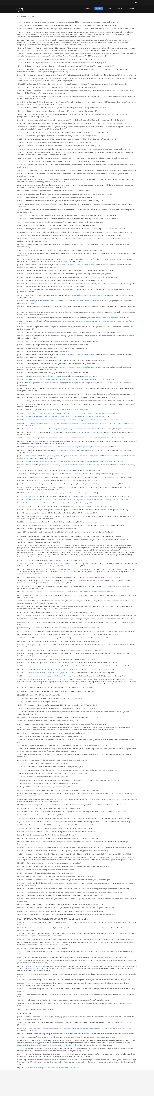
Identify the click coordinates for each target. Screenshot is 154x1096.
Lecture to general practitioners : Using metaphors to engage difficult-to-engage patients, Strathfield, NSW (62, 416)
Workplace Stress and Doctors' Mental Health (91, 295)
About (98, 8)
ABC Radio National (82, 301)
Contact (131, 8)
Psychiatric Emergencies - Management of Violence (76, 265)
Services (119, 8)
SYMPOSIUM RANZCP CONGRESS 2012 (64, 569)
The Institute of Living (39, 966)
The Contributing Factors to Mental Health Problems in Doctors (70, 465)
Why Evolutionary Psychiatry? (52, 376)
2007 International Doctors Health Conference (118, 321)
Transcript (31, 303)
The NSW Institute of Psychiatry (107, 318)
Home (87, 8)
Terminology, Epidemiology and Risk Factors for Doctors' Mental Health (77, 321)
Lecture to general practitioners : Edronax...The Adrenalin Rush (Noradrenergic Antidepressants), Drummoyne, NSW (65, 447)
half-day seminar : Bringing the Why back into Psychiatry (52, 676)
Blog (109, 8)
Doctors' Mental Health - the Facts (72, 450)
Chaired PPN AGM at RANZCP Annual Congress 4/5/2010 (93, 592)
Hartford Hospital (31, 968)
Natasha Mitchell (42, 301)
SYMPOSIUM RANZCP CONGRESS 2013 (60, 564)
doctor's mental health (94, 432)
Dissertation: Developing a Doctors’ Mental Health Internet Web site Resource (52, 1068)
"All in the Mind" (53, 301)
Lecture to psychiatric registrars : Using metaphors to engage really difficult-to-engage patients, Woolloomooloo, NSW (66, 420)
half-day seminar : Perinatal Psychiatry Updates (52, 669)
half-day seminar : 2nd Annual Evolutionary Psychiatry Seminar (54, 666)
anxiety (81, 432)
